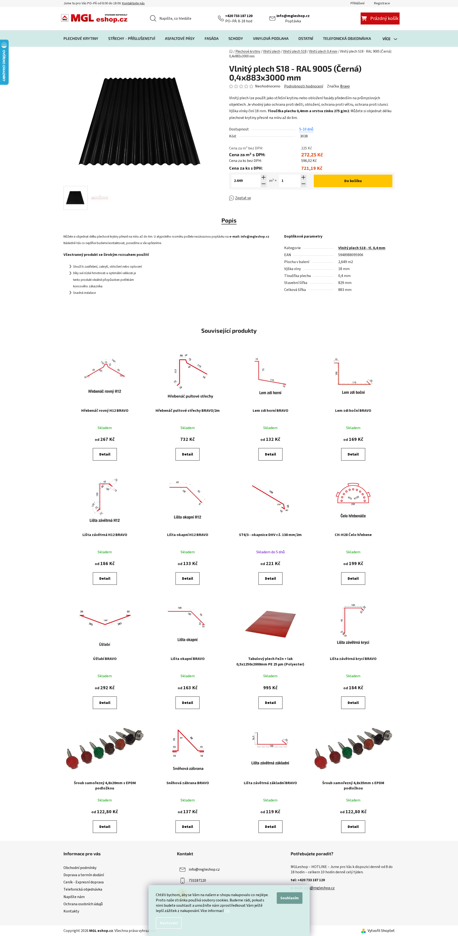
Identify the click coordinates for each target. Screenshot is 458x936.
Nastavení (169, 923)
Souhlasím (289, 898)
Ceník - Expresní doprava (83, 882)
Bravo (345, 86)
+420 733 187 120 (238, 15)
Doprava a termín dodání (83, 875)
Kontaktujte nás (133, 3)
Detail (104, 454)
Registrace (382, 3)
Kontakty (71, 911)
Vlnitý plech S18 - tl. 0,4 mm (361, 248)
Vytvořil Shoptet (381, 930)
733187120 (197, 880)
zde (227, 910)
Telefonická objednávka (82, 889)
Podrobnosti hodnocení (303, 86)
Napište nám (74, 896)
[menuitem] (81, 38)
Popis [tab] (229, 220)
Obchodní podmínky (79, 867)
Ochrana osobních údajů (83, 904)
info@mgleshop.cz (293, 15)
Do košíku (353, 181)
